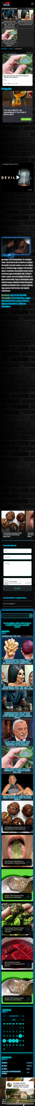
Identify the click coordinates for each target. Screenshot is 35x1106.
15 (20, 1036)
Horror (11, 49)
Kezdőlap (4, 49)
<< (4, 1016)
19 (10, 1041)
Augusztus (14, 1016)
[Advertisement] (17, 140)
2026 (14, 1020)
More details (26, 119)
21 (17, 1041)
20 (13, 1041)
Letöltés (5, 255)
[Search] (30, 615)
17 (4, 1041)
